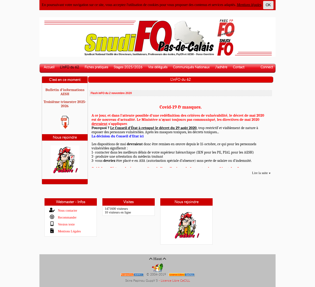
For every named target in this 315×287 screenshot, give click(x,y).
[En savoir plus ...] (182, 274)
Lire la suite (260, 173)
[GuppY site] (157, 268)
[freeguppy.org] (133, 274)
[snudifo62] (157, 36)
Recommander (67, 217)
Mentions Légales (69, 231)
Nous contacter (67, 210)
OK (268, 5)
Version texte (66, 224)
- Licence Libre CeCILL (174, 280)
